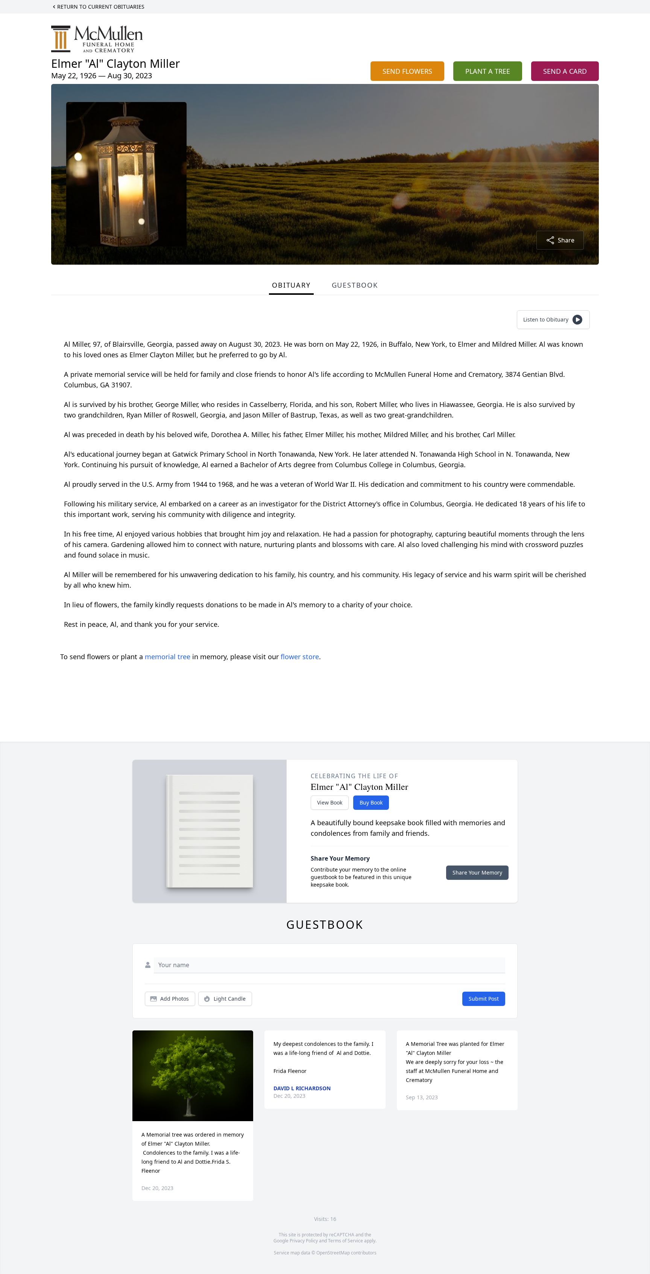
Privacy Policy (304, 1240)
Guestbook (355, 285)
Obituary (291, 285)
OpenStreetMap (333, 1253)
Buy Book (371, 802)
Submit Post (484, 998)
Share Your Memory (477, 872)
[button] (192, 1075)
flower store (300, 656)
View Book (329, 802)
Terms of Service (345, 1240)
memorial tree (167, 656)
